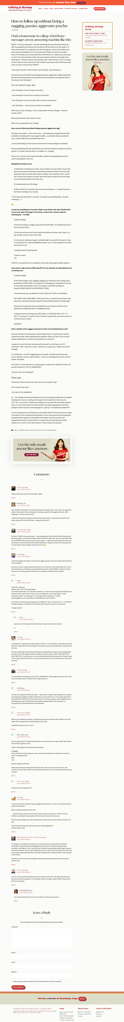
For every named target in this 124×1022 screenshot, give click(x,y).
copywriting (21, 430)
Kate (18, 637)
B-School (99, 1014)
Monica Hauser (22, 713)
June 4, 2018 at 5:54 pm (23, 839)
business (15, 430)
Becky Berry (21, 870)
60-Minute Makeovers (94, 41)
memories (32, 430)
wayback (54, 430)
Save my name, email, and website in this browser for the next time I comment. (38, 982)
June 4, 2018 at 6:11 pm (23, 799)
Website (13, 972)
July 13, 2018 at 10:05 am (24, 489)
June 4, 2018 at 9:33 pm (23, 715)
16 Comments (14, 30)
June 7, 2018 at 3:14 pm (23, 532)
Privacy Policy (25, 1012)
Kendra (19, 554)
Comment (14, 927)
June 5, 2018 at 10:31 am (24, 639)
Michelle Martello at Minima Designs (27, 1011)
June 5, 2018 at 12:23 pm (24, 583)
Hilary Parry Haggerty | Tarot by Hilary (30, 837)
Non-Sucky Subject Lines (95, 33)
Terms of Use (16, 1012)
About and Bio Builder (67, 1016)
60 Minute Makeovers (66, 1018)
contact (99, 1016)
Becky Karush (21, 781)
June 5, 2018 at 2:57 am (23, 672)
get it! (82, 998)
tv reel (80, 1016)
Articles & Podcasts (84, 1014)
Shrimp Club (100, 1012)
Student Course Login (67, 1020)
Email (13, 962)
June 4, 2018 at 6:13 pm (23, 783)
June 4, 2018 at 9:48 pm (23, 690)
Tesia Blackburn (22, 530)
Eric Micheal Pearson (50, 1011)
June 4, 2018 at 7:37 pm (26, 892)
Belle (18, 797)
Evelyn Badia (21, 487)
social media (49, 430)
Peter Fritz (20, 670)
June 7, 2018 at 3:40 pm (23, 505)
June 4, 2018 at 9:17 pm (23, 737)
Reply (13, 498)
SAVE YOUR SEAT (81, 3)
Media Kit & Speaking (84, 1012)
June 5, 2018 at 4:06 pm (23, 556)
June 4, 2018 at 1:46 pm (23, 872)
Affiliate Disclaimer (35, 1012)
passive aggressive (40, 430)
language (27, 430)
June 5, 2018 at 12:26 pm (26, 619)
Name (13, 953)
